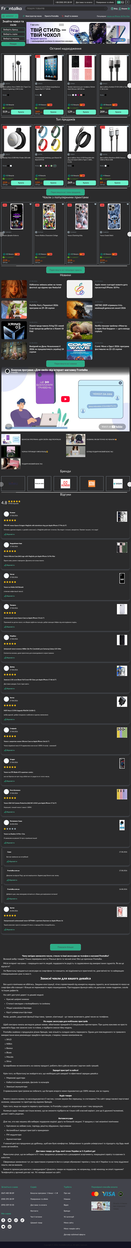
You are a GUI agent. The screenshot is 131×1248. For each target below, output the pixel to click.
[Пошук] (105, 8)
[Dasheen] (76, 95)
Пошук (13, 44)
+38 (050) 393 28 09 (64, 2)
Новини (67, 1199)
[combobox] (13, 30)
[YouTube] (10, 1220)
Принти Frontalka (52, 16)
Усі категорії (69, 1217)
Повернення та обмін (105, 2)
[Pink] (81, 95)
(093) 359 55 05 (7, 1205)
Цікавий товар (36, 1223)
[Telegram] (3, 1227)
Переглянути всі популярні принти (65, 270)
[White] (73, 95)
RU (122, 2)
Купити (21, 112)
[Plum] (78, 95)
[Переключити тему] (128, 2)
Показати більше (66, 947)
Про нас (67, 1193)
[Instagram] (16, 1220)
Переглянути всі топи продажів (65, 192)
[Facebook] (3, 1220)
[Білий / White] (41, 166)
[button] (82, 41)
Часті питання (36, 1217)
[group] (78, 33)
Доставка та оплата (84, 2)
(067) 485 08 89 (7, 1193)
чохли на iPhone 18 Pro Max (118, 16)
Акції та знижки (71, 16)
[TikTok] (22, 1220)
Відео (66, 1205)
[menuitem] (119, 2)
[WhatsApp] (10, 1227)
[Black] (84, 95)
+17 (55, 165)
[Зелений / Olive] (43, 166)
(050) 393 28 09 (7, 1199)
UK (119, 2)
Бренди (67, 1211)
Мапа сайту (68, 1223)
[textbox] (13, 30)
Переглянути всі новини (65, 363)
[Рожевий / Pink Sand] (46, 166)
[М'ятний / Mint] (51, 166)
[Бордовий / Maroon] (49, 166)
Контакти (34, 1211)
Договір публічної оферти (74, 1234)
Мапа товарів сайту (72, 1228)
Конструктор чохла (34, 16)
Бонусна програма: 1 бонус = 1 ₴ (44, 1193)
